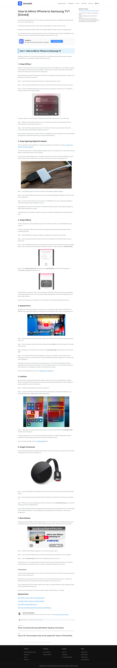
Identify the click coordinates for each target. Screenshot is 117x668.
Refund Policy (84, 657)
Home (19, 642)
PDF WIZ (83, 3)
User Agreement (85, 659)
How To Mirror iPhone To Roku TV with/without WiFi (31, 598)
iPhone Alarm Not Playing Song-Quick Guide (88, 18)
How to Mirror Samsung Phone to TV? (28, 604)
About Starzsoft (46, 652)
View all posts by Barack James (62, 614)
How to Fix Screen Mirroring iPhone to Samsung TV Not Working (34, 607)
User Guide (64, 654)
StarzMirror (71, 3)
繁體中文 (97, 3)
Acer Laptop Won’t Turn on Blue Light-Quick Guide (89, 20)
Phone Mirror (40, 619)
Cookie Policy (84, 652)
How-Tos (90, 3)
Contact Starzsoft (47, 654)
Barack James (24, 619)
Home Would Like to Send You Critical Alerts (87, 21)
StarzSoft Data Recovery (30, 652)
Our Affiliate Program (67, 657)
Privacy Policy (84, 654)
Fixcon (77, 3)
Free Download (57, 41)
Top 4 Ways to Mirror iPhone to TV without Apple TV (31, 601)
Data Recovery (62, 3)
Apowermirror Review (45, 371)
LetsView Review (41, 441)
